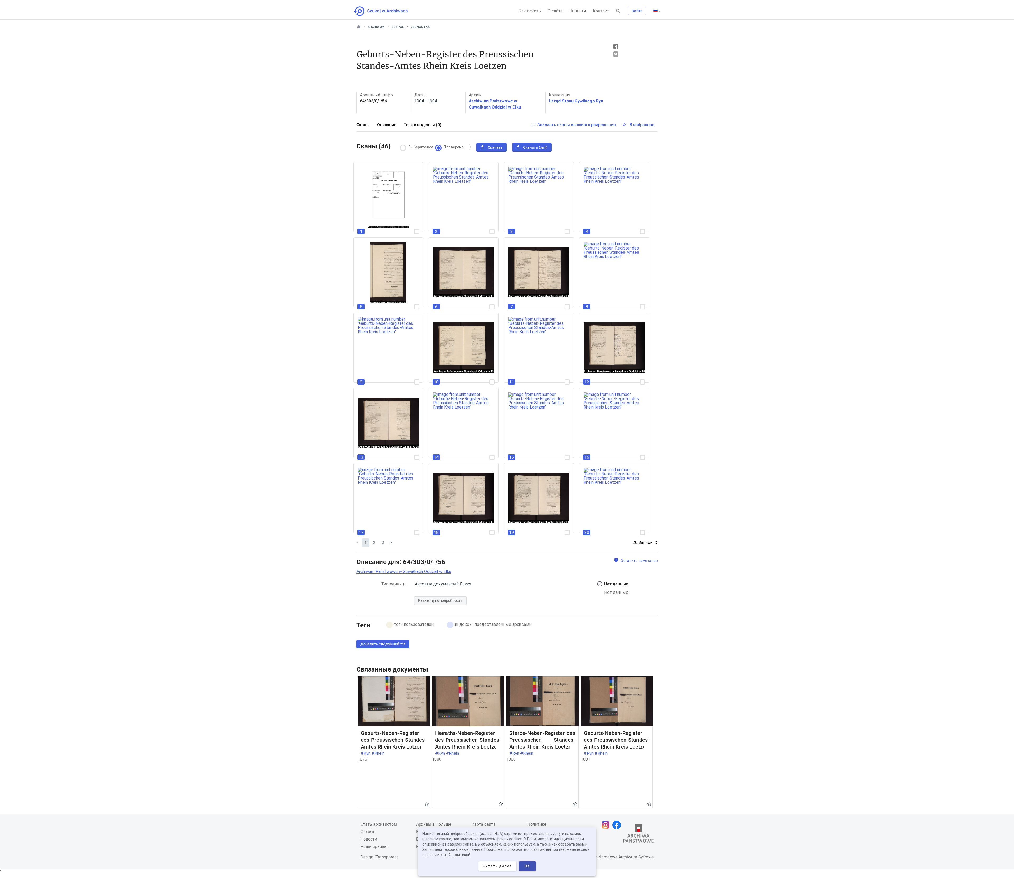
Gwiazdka (427, 803)
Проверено (454, 147)
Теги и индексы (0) (423, 124)
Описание (386, 124)
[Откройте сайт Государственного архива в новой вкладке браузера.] (638, 835)
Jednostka (420, 27)
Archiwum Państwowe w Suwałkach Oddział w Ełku (403, 571)
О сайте (555, 10)
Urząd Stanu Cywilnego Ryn (576, 101)
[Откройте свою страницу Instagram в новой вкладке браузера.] (606, 825)
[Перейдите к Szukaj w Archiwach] (385, 11)
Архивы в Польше (433, 824)
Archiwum (376, 27)
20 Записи (642, 542)
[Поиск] (618, 11)
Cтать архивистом (378, 824)
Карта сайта (484, 824)
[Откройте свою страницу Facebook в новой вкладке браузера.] (617, 825)
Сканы (363, 124)
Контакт (601, 10)
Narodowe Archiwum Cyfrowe (626, 857)
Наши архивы (373, 846)
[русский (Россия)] (657, 10)
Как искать (530, 10)
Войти (637, 11)
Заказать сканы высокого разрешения (576, 124)
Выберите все (420, 147)
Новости (577, 10)
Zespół (398, 27)
